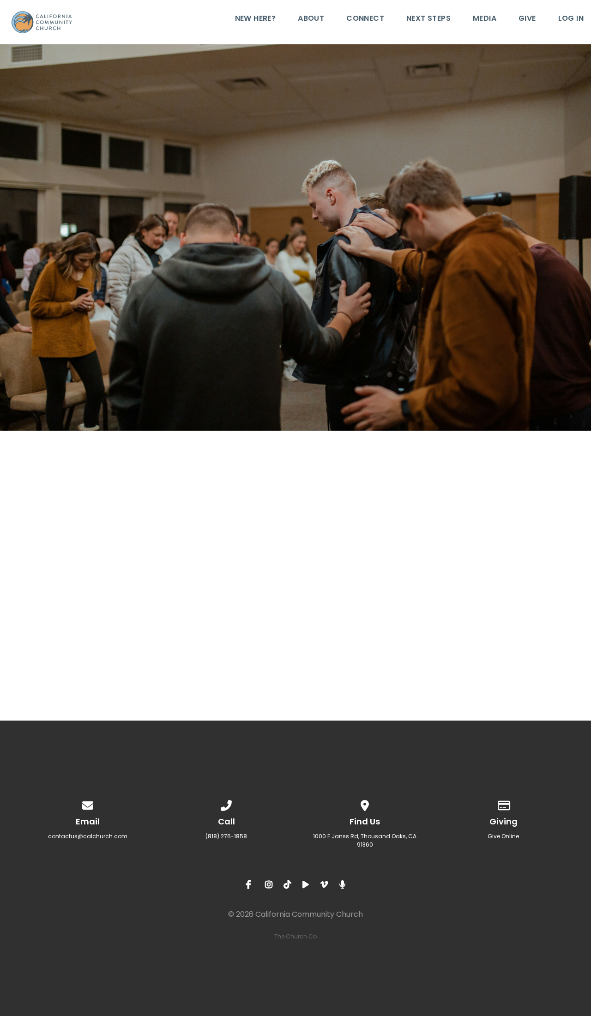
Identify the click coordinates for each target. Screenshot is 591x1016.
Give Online (503, 836)
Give (527, 19)
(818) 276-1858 (226, 836)
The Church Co (295, 936)
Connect (365, 19)
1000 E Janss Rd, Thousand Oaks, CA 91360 (364, 840)
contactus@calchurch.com (87, 836)
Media (484, 19)
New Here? (255, 19)
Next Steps (428, 19)
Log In (571, 19)
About (311, 19)
